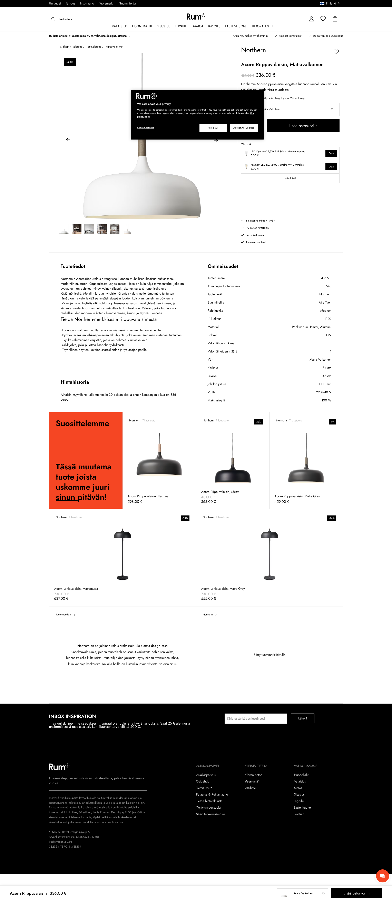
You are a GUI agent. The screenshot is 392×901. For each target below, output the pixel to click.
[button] (331, 3)
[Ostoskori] (335, 19)
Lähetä (302, 718)
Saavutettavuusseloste (210, 814)
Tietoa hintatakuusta (209, 801)
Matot (298, 788)
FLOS (127, 812)
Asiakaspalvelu (206, 775)
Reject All (213, 127)
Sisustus (299, 794)
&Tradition (84, 812)
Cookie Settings (145, 127)
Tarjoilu (299, 801)
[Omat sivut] (311, 19)
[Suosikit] (323, 19)
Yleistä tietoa (253, 775)
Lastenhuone (302, 807)
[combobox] (330, 3)
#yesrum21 (252, 781)
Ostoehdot (203, 781)
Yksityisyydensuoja (208, 807)
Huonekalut (301, 775)
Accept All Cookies (243, 127)
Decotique (117, 812)
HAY (74, 812)
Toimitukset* (204, 788)
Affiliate (250, 788)
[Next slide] (216, 140)
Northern (325, 294)
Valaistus (300, 781)
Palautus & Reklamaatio (212, 794)
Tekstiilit (299, 814)
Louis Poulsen (101, 812)
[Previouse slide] (68, 140)
